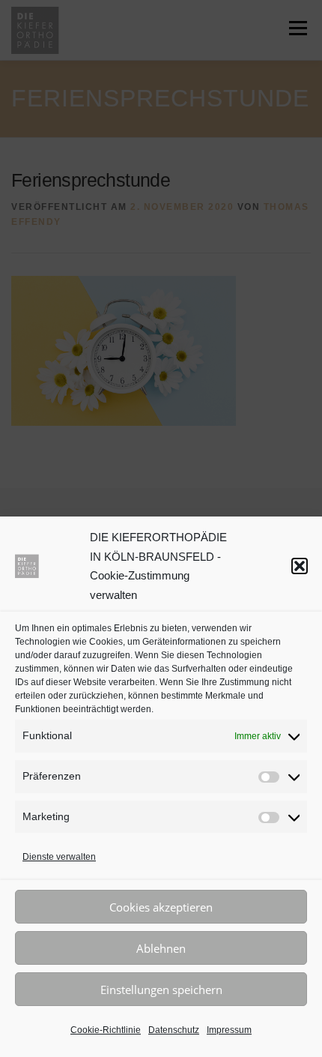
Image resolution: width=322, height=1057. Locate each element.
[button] (299, 565)
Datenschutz (173, 1030)
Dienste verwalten (59, 857)
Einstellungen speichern (161, 989)
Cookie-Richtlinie (105, 1030)
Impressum (229, 1030)
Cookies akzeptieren (161, 907)
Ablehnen (161, 948)
